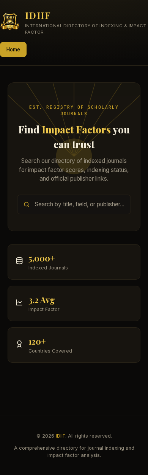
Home (13, 49)
